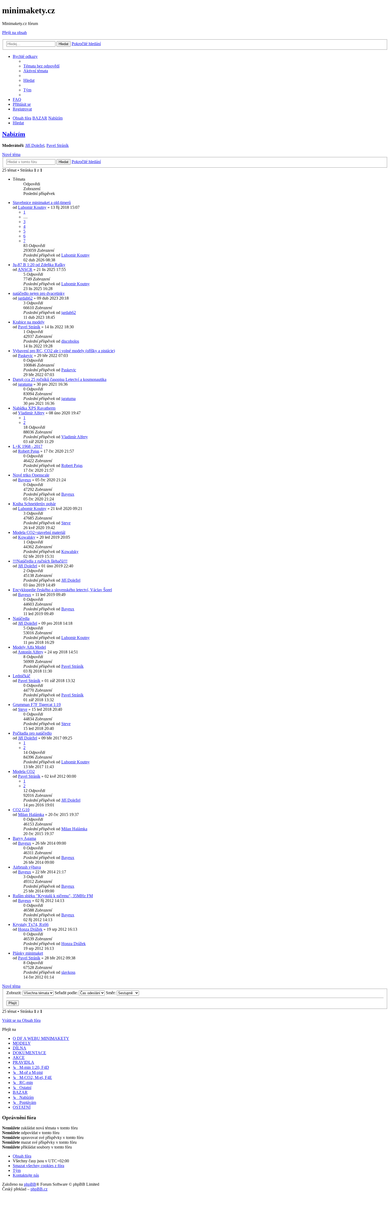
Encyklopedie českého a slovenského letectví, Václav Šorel (62, 590)
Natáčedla (21, 618)
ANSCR (25, 269)
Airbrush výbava (27, 867)
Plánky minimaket (28, 953)
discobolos (70, 341)
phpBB (30, 1184)
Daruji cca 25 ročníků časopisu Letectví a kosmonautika (59, 379)
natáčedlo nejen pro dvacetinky (39, 293)
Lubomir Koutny (32, 207)
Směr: (111, 992)
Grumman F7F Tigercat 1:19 (37, 704)
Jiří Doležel (34, 145)
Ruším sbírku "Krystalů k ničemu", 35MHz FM (53, 896)
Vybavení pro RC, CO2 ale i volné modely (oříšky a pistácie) (64, 350)
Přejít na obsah (14, 32)
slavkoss (68, 972)
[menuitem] (41, 66)
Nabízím (13, 134)
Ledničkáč (21, 676)
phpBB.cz (39, 1189)
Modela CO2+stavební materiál (39, 532)
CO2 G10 (21, 809)
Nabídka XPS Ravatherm (34, 408)
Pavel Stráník (57, 145)
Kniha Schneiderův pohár (34, 503)
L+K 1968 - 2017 (27, 446)
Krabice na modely (29, 322)
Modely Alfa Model (29, 647)
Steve (66, 523)
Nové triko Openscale (31, 475)
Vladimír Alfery (31, 413)
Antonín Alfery (30, 652)
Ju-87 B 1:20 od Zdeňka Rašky (39, 264)
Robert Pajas (28, 451)
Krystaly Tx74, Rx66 (31, 924)
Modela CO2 (24, 771)
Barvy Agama (24, 838)
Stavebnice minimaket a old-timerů (42, 202)
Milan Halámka (31, 814)
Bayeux (24, 480)
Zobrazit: (14, 992)
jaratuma (25, 384)
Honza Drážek (30, 929)
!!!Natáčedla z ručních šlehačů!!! (40, 561)
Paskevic (25, 355)
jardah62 (25, 298)
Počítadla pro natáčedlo (32, 733)
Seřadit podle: (67, 992)
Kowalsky (26, 537)
